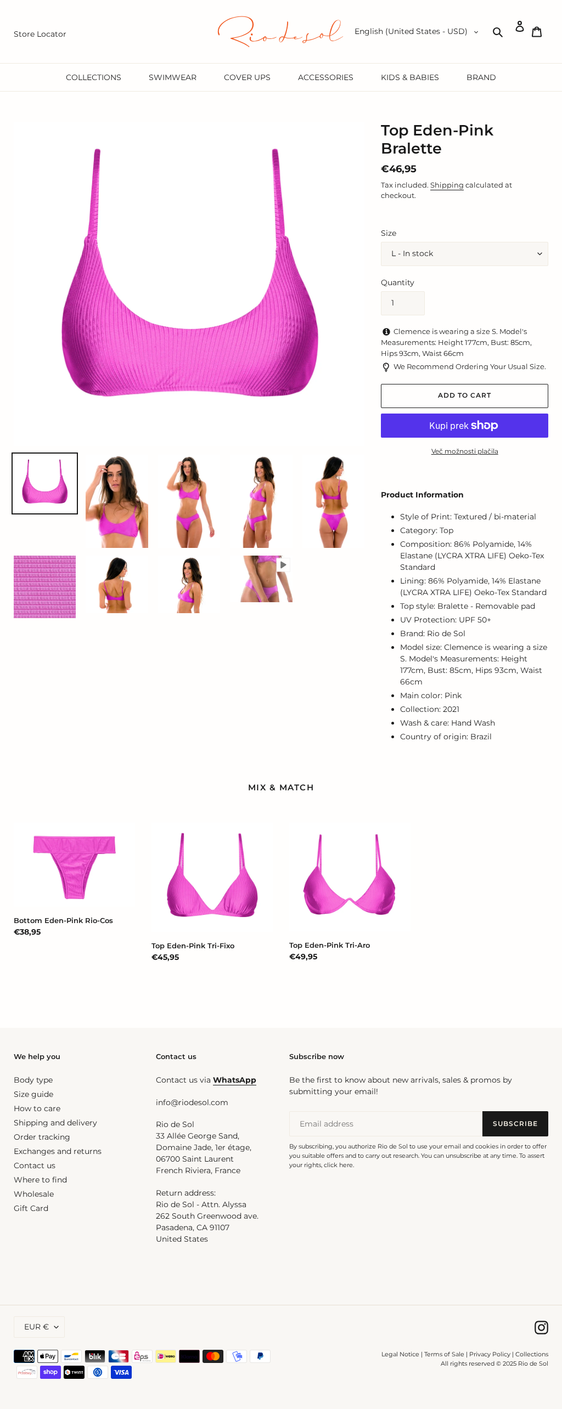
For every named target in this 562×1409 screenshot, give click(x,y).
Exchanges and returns (58, 1151)
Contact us (34, 1165)
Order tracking (42, 1137)
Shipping (447, 184)
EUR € (36, 1327)
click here (338, 1165)
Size (388, 233)
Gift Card (31, 1208)
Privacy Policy (490, 1354)
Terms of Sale (444, 1354)
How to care (37, 1108)
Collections (531, 1354)
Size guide (33, 1094)
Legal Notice (400, 1354)
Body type (33, 1080)
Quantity (397, 282)
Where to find (40, 1180)
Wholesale (34, 1194)
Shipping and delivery (55, 1123)
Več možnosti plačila (464, 451)
